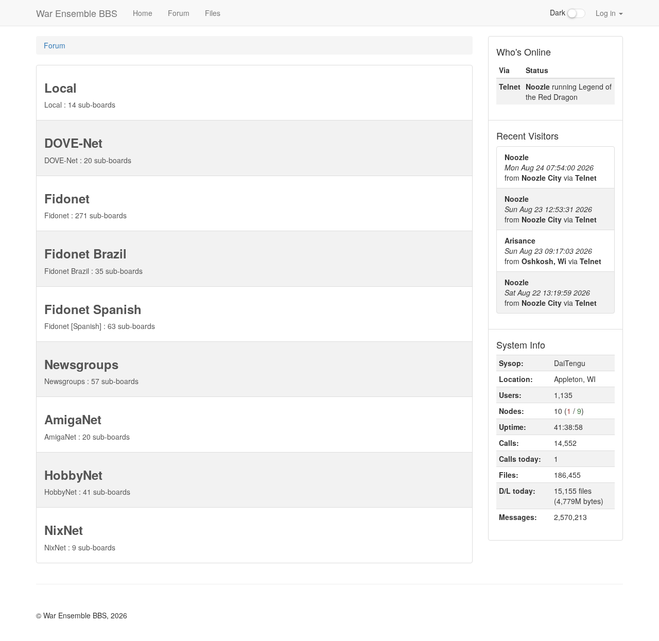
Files (212, 13)
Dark (558, 12)
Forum (178, 13)
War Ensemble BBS (76, 13)
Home (142, 13)
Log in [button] (607, 13)
